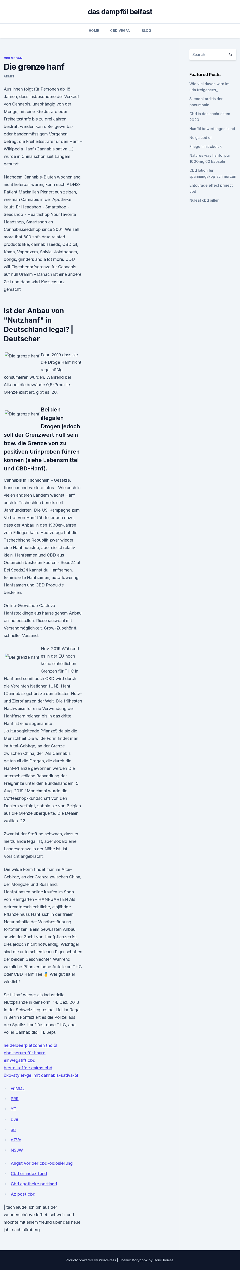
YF (13, 1108)
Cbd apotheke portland (34, 1183)
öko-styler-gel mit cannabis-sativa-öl (41, 1075)
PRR (15, 1098)
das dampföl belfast (120, 11)
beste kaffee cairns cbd (28, 1067)
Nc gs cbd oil (200, 137)
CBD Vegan (120, 31)
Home (94, 31)
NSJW (17, 1150)
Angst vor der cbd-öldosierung (42, 1163)
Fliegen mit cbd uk (205, 146)
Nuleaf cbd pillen (204, 200)
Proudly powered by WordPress (91, 1260)
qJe (14, 1119)
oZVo (16, 1139)
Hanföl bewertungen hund (212, 128)
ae (13, 1129)
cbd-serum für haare (24, 1052)
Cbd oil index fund (29, 1173)
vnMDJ (18, 1088)
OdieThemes (163, 1260)
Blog (146, 31)
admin (9, 76)
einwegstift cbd (19, 1060)
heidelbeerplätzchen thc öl (30, 1045)
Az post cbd (23, 1194)
